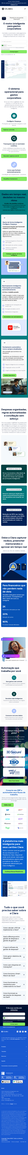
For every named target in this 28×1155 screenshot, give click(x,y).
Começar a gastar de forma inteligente (14, 254)
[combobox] (4, 45)
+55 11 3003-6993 (5, 1098)
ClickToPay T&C (23, 1141)
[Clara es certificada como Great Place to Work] (2, 1073)
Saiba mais (7, 805)
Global (15, 1104)
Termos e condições (15, 1141)
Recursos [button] (3, 1056)
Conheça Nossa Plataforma (14, 871)
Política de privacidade (5, 1141)
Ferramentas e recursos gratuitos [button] (9, 1065)
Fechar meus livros (9, 375)
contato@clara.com (9, 1100)
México (3, 1104)
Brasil (11, 1104)
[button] (25, 8)
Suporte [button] (3, 1061)
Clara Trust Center (14, 781)
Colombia (7, 1104)
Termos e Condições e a (19, 47)
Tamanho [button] (3, 1051)
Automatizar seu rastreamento (13, 317)
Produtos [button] (3, 1046)
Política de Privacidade (5, 49)
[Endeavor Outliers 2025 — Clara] (9, 1073)
